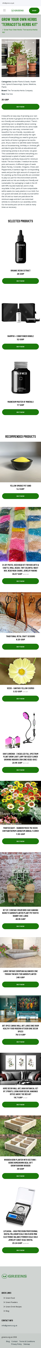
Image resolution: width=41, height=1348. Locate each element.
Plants (4, 87)
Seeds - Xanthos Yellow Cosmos (20, 688)
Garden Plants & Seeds (21, 81)
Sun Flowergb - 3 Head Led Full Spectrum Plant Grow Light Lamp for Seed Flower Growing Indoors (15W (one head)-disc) (20, 756)
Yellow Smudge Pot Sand (20, 485)
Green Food (10, 1298)
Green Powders (12, 1302)
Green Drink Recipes (14, 1307)
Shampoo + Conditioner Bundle (20, 336)
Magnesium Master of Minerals (21, 401)
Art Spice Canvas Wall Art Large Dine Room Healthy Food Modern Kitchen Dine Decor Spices (20, 1028)
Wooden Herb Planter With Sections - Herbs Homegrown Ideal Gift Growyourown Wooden (20, 1162)
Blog (7, 1311)
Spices (25, 84)
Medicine (32, 84)
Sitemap (26, 1344)
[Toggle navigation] (4, 10)
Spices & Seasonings (14, 84)
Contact (14, 1341)
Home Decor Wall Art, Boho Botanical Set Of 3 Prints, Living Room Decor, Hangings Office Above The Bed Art (20, 1091)
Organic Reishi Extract (20, 270)
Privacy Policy (16, 1344)
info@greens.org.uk (8, 3)
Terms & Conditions (27, 1341)
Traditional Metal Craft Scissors (20, 636)
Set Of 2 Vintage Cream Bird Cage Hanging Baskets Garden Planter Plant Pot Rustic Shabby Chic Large (20, 913)
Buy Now (20, 107)
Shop (34, 10)
